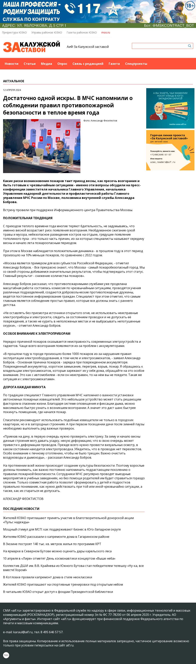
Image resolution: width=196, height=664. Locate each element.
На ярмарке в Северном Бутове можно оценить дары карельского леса (57, 551)
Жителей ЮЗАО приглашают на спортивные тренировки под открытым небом (63, 584)
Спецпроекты (136, 64)
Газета (114, 64)
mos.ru (105, 32)
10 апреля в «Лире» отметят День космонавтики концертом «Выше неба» (59, 558)
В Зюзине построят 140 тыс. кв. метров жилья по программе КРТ (52, 544)
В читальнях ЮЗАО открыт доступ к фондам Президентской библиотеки (58, 592)
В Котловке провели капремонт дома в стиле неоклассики (47, 577)
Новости (11, 64)
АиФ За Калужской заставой (88, 46)
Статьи (30, 64)
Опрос (62, 64)
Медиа (46, 64)
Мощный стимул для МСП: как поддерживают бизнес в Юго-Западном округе (62, 529)
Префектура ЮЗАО (14, 32)
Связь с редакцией (88, 64)
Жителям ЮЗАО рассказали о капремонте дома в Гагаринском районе (56, 537)
